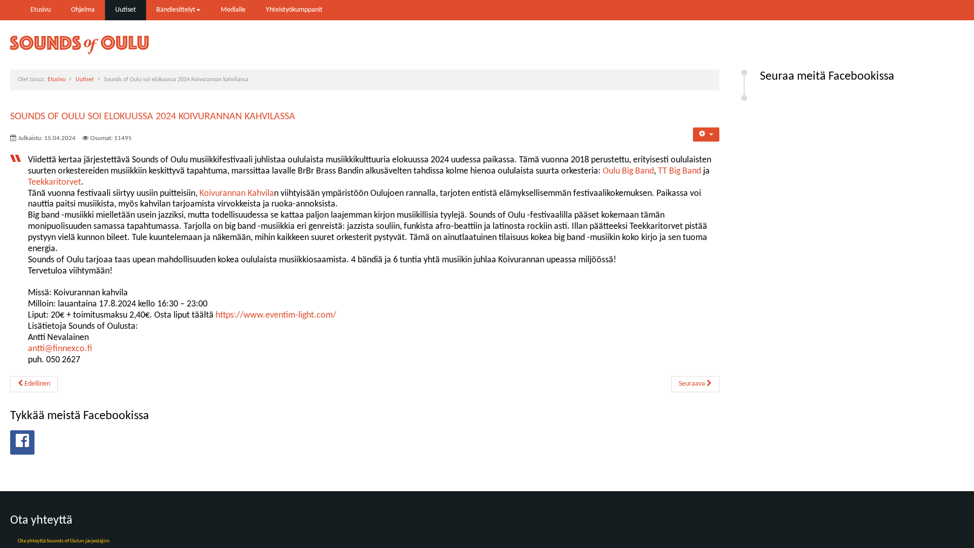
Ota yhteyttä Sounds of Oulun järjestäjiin (64, 541)
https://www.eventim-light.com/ (276, 315)
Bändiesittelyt (175, 10)
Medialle (233, 10)
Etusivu (40, 10)
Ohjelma (83, 10)
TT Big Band (679, 171)
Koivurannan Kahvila (236, 193)
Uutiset (125, 10)
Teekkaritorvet (54, 182)
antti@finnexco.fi (60, 349)
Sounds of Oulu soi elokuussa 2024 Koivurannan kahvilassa (152, 117)
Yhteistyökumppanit (294, 10)
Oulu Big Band (628, 171)
